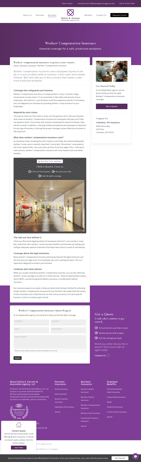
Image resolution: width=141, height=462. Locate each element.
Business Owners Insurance (87, 398)
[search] (136, 15)
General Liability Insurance (87, 390)
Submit (17, 358)
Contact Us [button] (100, 355)
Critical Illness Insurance (117, 412)
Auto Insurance (61, 394)
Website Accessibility (30, 423)
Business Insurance (28, 65)
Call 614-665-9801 (127, 3)
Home (16, 65)
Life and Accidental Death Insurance (114, 390)
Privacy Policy (15, 423)
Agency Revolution (23, 446)
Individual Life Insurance (64, 407)
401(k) (109, 402)
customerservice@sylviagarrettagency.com (96, 3)
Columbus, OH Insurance (108, 122)
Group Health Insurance (116, 397)
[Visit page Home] (70, 15)
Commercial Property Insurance (89, 419)
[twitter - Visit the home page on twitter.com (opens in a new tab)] (122, 443)
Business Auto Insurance (90, 413)
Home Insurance (61, 389)
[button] (111, 106)
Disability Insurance (115, 407)
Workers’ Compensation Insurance (90, 406)
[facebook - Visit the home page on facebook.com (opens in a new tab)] (126, 443)
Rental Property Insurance (61, 400)
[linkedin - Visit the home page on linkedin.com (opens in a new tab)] (130, 443)
